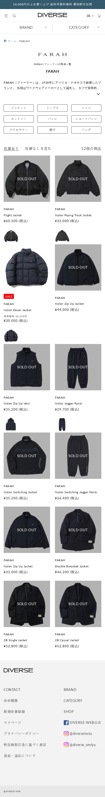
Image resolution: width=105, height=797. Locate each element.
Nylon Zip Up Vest (17, 403)
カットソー (18, 119)
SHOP (69, 711)
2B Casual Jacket (67, 640)
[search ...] (16, 15)
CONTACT (12, 690)
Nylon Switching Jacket (20, 492)
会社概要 (11, 701)
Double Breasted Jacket (71, 566)
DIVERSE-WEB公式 (85, 722)
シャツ (86, 108)
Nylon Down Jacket (17, 310)
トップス (52, 108)
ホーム (12, 41)
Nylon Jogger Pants (68, 403)
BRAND (26, 27)
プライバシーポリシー (21, 733)
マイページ (12, 722)
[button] (6, 15)
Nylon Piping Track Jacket (73, 215)
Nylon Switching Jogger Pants (76, 492)
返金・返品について (20, 756)
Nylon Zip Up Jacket (69, 303)
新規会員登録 (14, 711)
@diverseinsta (81, 733)
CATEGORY (79, 27)
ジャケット (18, 108)
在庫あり (11, 148)
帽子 (52, 130)
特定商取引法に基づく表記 (25, 745)
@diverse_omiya (82, 745)
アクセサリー (19, 130)
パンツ (52, 119)
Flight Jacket (13, 215)
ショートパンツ (86, 119)
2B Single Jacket (15, 640)
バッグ (86, 130)
